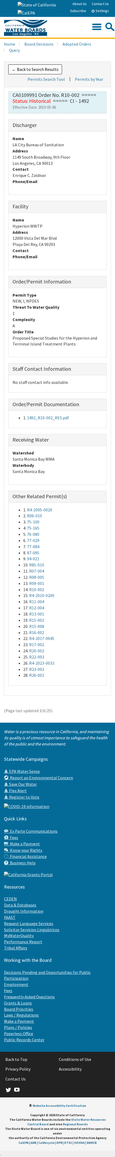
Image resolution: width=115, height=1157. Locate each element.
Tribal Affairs (15, 948)
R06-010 (34, 515)
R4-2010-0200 (41, 595)
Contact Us (100, 3)
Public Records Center (24, 1039)
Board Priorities (18, 1009)
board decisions (38, 44)
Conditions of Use (75, 1059)
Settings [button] (102, 10)
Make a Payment (24, 843)
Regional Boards (75, 1124)
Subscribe (78, 10)
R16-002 (36, 632)
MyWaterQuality (19, 935)
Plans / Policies (18, 1027)
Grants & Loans (18, 1003)
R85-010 (36, 564)
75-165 (33, 528)
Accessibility (70, 1069)
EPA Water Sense (24, 771)
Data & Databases (20, 905)
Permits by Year (89, 79)
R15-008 (36, 626)
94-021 (33, 558)
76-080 (33, 534)
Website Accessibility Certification (59, 1106)
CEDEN (10, 898)
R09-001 (36, 583)
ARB (33, 1143)
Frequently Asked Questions (29, 996)
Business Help (22, 862)
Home (9, 44)
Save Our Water (22, 784)
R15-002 (36, 620)
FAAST (10, 917)
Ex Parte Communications (32, 831)
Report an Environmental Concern (40, 777)
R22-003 (36, 657)
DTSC (68, 1143)
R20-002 (36, 650)
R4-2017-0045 (41, 638)
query (14, 50)
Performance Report (23, 941)
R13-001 (36, 614)
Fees (13, 837)
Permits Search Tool (46, 79)
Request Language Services (28, 923)
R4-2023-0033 (41, 663)
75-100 (33, 522)
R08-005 (36, 577)
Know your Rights (25, 850)
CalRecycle (46, 1143)
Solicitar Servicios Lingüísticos (31, 929)
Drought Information (23, 911)
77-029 (33, 540)
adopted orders (77, 44)
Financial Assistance (27, 856)
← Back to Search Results (35, 69)
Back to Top (16, 1059)
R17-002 (36, 644)
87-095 (33, 552)
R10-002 (36, 589)
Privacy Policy (17, 1069)
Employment (16, 984)
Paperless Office (18, 1033)
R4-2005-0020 (39, 509)
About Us (79, 3)
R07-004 (36, 571)
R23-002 (36, 669)
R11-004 (36, 601)
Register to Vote (23, 797)
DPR (59, 1143)
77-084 (33, 546)
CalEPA (23, 1143)
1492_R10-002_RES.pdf (48, 417)
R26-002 (36, 675)
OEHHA (79, 1143)
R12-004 (36, 607)
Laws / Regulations (21, 1015)
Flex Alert (17, 790)
